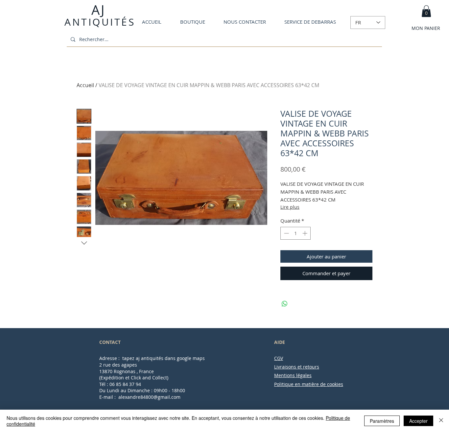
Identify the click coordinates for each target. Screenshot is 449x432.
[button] (426, 11)
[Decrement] (285, 233)
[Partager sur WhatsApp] (285, 304)
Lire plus (289, 207)
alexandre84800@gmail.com (149, 397)
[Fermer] (441, 421)
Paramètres (382, 421)
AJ (97, 10)
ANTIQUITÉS (99, 22)
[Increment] (305, 233)
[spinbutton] (295, 233)
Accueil (85, 85)
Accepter (418, 421)
